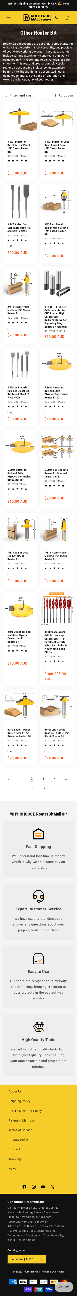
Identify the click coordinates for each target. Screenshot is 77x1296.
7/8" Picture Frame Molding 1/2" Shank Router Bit (55, 556)
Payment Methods (22, 1120)
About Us (15, 1091)
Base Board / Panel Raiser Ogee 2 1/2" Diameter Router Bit (19, 733)
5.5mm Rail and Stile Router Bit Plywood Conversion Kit (56, 473)
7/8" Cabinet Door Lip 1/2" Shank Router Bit (17, 556)
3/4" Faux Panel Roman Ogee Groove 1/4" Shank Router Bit (56, 229)
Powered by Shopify (52, 1271)
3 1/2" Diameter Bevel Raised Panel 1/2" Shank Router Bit (18, 146)
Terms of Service (20, 1130)
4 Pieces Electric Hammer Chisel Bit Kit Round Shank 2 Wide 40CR (18, 392)
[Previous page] (8, 778)
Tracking (15, 1159)
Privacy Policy (19, 1139)
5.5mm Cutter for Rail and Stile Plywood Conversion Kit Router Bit (19, 475)
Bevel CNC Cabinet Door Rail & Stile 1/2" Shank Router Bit (56, 733)
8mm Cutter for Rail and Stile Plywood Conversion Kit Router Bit (19, 636)
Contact (14, 1149)
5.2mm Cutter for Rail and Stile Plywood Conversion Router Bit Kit (56, 392)
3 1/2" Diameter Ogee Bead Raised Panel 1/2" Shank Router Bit (57, 146)
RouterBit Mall (31, 1271)
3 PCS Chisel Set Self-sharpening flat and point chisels (19, 228)
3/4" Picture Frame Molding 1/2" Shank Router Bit (18, 310)
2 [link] (32, 779)
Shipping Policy (20, 1101)
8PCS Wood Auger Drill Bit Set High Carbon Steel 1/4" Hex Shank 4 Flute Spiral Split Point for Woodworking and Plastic (56, 642)
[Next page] (44, 788)
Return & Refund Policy (25, 1111)
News (12, 1168)
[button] (8, 17)
